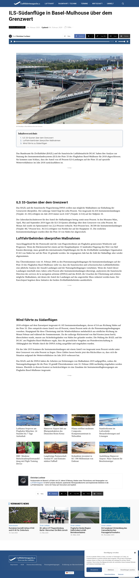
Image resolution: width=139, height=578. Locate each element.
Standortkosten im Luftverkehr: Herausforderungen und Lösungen (109, 432)
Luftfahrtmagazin (36, 483)
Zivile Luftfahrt (17, 27)
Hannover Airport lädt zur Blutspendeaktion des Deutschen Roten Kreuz (55, 431)
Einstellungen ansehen (128, 570)
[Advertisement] (69, 183)
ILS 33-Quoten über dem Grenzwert (38, 138)
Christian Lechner (23, 36)
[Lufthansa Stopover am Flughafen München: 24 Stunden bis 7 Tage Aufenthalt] (28, 420)
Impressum (120, 574)
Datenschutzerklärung (109, 574)
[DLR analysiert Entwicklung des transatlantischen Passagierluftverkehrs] (115, 515)
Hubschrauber (13, 525)
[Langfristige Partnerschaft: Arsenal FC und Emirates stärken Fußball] (55, 448)
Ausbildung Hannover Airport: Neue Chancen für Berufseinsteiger (110, 458)
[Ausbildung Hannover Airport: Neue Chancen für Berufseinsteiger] (111, 448)
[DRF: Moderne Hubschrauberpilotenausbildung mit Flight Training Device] (28, 448)
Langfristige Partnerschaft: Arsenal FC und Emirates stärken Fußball (55, 458)
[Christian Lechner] (11, 36)
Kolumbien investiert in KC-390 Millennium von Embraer (82, 458)
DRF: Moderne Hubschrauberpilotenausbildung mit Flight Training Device (28, 460)
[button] (135, 553)
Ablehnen (111, 570)
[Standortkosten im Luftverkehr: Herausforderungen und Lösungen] (111, 420)
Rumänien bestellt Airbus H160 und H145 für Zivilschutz (21, 529)
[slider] (62, 41)
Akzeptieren (94, 570)
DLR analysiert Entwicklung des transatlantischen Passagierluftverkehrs (114, 530)
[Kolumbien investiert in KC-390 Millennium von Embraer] (83, 448)
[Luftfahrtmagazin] (28, 3)
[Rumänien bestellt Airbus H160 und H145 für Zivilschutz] (23, 515)
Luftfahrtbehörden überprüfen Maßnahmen (41, 140)
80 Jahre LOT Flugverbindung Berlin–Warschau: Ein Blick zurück (53, 529)
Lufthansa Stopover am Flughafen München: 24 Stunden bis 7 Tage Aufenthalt (26, 432)
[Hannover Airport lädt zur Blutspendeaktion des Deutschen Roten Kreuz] (55, 420)
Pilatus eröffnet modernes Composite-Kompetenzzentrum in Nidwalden (83, 432)
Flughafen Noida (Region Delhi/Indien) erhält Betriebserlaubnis (81, 530)
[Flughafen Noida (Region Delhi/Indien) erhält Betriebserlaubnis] (85, 515)
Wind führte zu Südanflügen (35, 143)
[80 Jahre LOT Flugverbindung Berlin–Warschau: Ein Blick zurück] (54, 515)
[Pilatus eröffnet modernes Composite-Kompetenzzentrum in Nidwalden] (83, 420)
